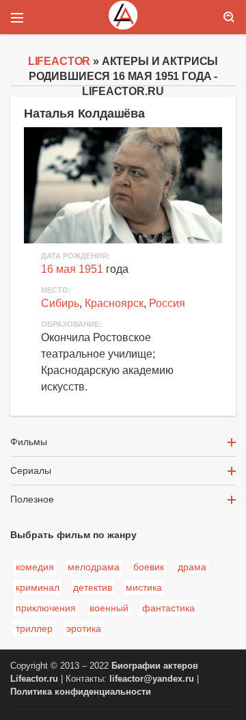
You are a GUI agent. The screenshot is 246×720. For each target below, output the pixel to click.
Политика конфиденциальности (80, 692)
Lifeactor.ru (34, 679)
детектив (92, 587)
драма (192, 566)
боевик (148, 566)
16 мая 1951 (72, 269)
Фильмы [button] (28, 441)
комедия (35, 566)
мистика (144, 587)
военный (109, 607)
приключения (46, 607)
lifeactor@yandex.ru (151, 679)
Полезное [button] (32, 499)
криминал (37, 587)
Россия (167, 303)
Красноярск (114, 303)
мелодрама (94, 566)
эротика (83, 628)
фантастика (168, 607)
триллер (34, 628)
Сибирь (60, 303)
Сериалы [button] (30, 470)
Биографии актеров (154, 666)
